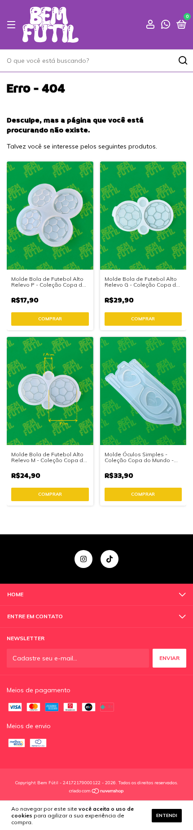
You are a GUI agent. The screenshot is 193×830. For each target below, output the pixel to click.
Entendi (166, 815)
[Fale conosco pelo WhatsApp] (165, 25)
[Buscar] (182, 60)
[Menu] (13, 25)
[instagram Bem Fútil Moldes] (83, 559)
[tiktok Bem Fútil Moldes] (109, 559)
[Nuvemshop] (97, 792)
